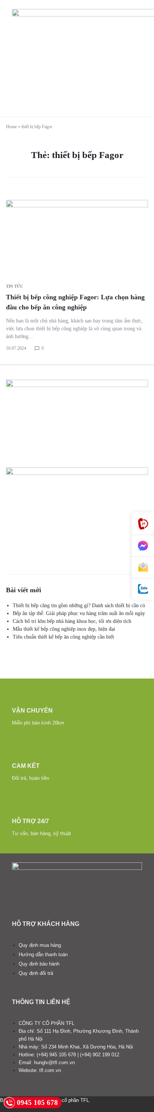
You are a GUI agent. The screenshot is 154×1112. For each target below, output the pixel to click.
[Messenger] (143, 546)
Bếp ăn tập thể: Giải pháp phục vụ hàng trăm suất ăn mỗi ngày (79, 613)
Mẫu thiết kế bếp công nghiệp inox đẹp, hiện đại (64, 629)
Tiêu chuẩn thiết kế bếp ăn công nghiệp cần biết (63, 637)
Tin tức (14, 286)
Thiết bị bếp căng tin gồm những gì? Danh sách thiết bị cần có (79, 605)
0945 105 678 (37, 1102)
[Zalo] (143, 589)
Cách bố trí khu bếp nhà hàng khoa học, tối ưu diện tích (72, 621)
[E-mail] (143, 567)
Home (11, 126)
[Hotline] (143, 523)
